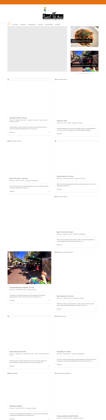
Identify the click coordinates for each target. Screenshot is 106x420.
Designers (34, 408)
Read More (12, 132)
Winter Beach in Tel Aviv (65, 176)
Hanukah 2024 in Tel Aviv (18, 118)
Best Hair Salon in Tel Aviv (19, 178)
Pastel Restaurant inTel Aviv (81, 41)
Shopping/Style (34, 180)
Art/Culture (35, 120)
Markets (35, 289)
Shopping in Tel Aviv (64, 352)
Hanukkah (16, 121)
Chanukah (44, 120)
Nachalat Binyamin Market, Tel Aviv (84, 65)
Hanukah (12, 121)
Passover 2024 (62, 121)
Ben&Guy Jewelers (16, 406)
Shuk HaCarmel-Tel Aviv (18, 352)
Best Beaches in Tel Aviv (65, 296)
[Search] (62, 24)
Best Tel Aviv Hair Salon (65, 232)
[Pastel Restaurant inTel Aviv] (85, 36)
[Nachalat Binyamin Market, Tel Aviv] (85, 61)
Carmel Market (41, 353)
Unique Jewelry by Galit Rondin (67, 416)
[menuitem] (9, 24)
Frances (13, 120)
